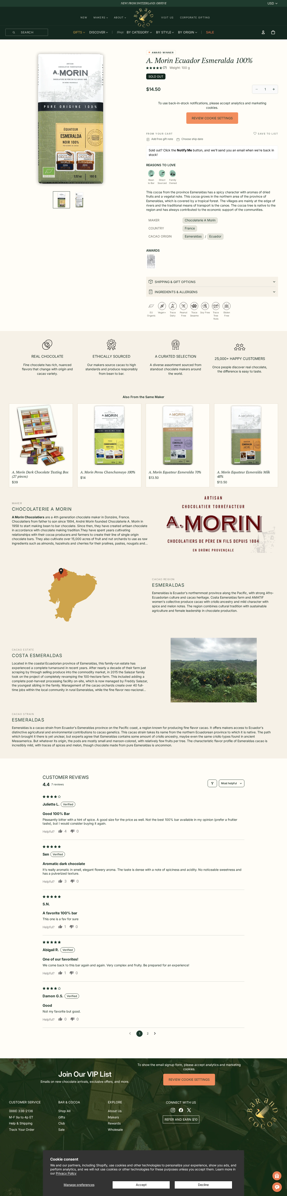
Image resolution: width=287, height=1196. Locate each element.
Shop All (64, 1111)
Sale (61, 1129)
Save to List (268, 134)
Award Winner (162, 52)
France (190, 228)
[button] (154, 68)
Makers (113, 1117)
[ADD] (66, 461)
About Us (115, 1111)
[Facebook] (181, 1110)
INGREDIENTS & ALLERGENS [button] (176, 292)
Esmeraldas (193, 236)
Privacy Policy (66, 1173)
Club (61, 1123)
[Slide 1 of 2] (61, 200)
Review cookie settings (212, 118)
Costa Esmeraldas (37, 655)
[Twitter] (189, 1110)
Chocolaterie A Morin (200, 220)
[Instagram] (173, 1110)
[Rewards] (276, 1175)
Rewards (114, 1123)
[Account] (263, 32)
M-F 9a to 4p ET (21, 1117)
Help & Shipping (21, 1123)
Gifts (61, 1117)
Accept (141, 1185)
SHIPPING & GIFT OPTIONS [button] (175, 282)
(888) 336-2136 (21, 1111)
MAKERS (99, 17)
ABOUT (119, 17)
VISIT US (167, 17)
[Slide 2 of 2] (79, 200)
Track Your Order (21, 1129)
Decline (203, 1185)
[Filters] (212, 783)
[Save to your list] (255, 133)
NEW (83, 17)
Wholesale (115, 1129)
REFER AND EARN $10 (181, 1119)
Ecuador (215, 236)
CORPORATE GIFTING (195, 17)
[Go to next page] (156, 1033)
